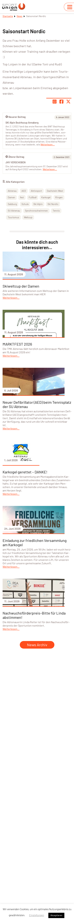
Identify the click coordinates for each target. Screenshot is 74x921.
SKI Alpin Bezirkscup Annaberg (22, 122)
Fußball (32, 197)
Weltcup (28, 217)
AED (24, 190)
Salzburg (12, 204)
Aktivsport (36, 190)
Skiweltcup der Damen (21, 286)
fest (22, 197)
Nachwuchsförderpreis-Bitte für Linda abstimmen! (34, 615)
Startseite (8, 16)
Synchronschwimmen (36, 210)
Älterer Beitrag (16, 156)
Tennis (56, 210)
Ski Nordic (52, 204)
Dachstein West (55, 190)
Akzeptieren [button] (56, 915)
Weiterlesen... (50, 169)
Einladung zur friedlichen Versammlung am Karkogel (35, 542)
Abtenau (12, 190)
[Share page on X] (68, 101)
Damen (11, 197)
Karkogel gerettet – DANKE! (25, 472)
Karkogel (45, 197)
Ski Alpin (38, 204)
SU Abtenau (14, 210)
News (19, 16)
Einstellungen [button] (36, 915)
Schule (25, 204)
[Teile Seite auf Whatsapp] (54, 101)
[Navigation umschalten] (69, 7)
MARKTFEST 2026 (17, 344)
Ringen (59, 197)
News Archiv (37, 644)
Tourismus (13, 217)
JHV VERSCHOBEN (15, 162)
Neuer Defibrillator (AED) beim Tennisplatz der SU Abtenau (37, 404)
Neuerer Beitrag (17, 116)
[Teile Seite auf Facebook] (61, 101)
